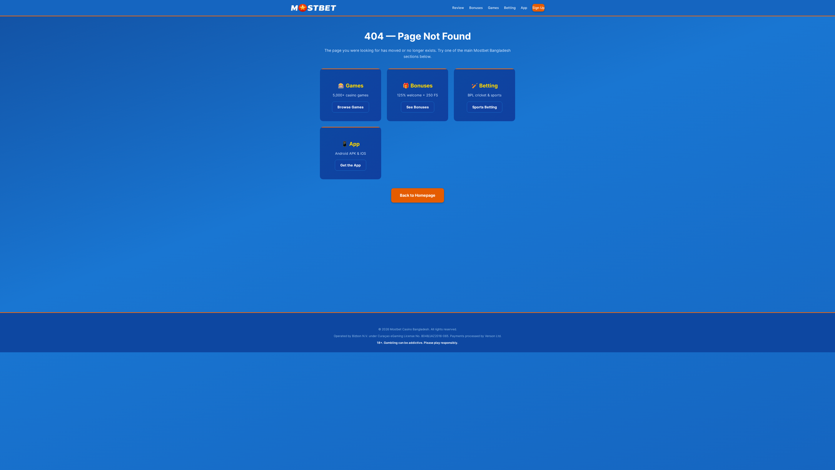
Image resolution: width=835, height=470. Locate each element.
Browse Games (350, 107)
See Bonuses (417, 107)
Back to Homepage (417, 195)
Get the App (350, 165)
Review (458, 8)
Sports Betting (484, 107)
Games (493, 8)
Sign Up (538, 8)
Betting (510, 8)
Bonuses (476, 8)
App (524, 8)
